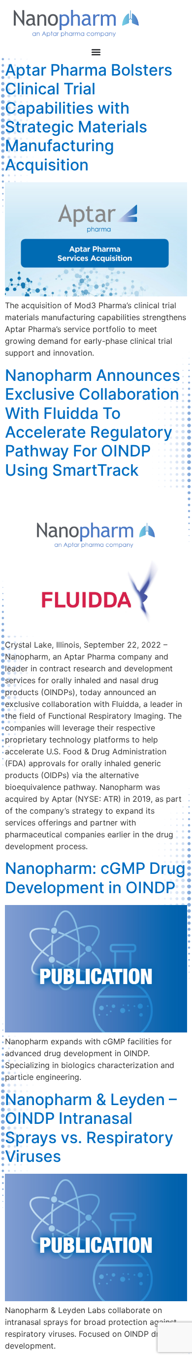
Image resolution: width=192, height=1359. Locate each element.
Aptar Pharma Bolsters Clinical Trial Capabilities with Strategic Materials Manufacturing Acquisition (88, 117)
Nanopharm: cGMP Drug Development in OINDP (95, 878)
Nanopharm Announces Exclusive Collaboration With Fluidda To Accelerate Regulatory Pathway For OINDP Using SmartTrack (92, 423)
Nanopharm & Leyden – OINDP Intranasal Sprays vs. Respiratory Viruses (91, 1128)
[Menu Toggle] (96, 52)
